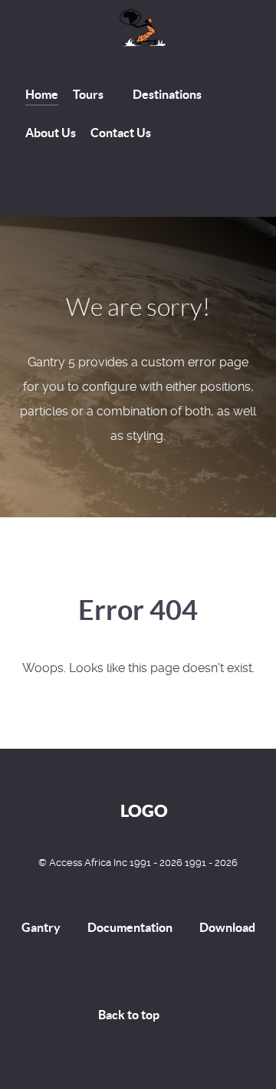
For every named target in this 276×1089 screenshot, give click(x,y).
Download (227, 927)
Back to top (130, 1015)
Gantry (41, 927)
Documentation (129, 927)
